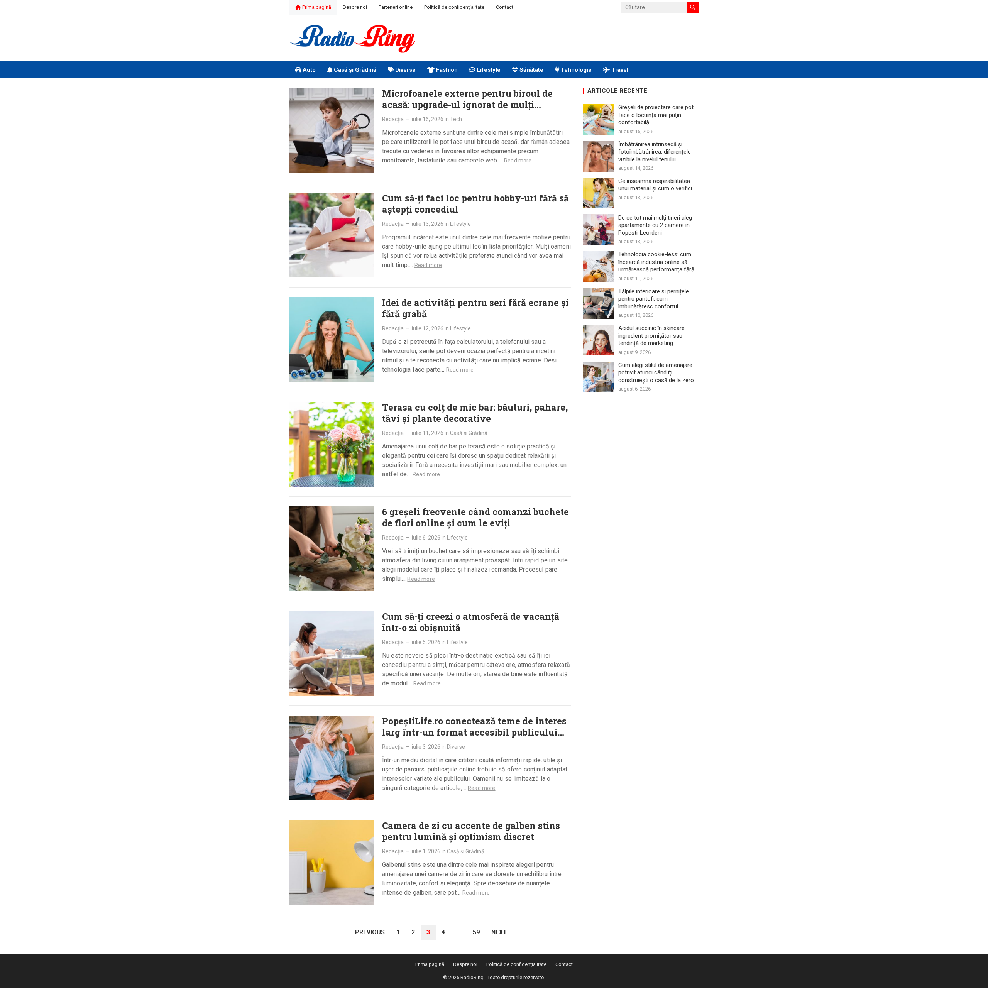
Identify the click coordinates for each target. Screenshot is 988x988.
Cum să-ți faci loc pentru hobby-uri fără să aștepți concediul (475, 203)
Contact (504, 7)
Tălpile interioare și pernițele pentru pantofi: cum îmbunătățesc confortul (653, 299)
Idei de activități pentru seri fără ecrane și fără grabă (475, 308)
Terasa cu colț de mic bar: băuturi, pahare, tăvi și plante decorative (475, 412)
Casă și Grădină (354, 69)
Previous (370, 932)
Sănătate (530, 69)
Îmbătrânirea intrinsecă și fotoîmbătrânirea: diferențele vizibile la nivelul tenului (654, 152)
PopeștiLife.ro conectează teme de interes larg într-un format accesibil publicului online (474, 732)
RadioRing (472, 977)
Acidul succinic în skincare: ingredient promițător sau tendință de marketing (652, 336)
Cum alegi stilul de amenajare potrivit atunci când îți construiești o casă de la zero (656, 373)
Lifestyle (488, 69)
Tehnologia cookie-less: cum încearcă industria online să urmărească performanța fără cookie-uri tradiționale (656, 262)
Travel (619, 69)
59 (476, 932)
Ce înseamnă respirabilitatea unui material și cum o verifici (655, 185)
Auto (308, 69)
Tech (456, 119)
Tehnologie (575, 69)
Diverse (405, 69)
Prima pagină (316, 7)
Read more (517, 160)
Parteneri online (396, 7)
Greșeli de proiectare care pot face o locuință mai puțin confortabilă (656, 115)
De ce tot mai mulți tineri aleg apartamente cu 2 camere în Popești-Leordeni (655, 225)
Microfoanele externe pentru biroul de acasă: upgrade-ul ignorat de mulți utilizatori (467, 105)
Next (499, 932)
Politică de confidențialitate (454, 7)
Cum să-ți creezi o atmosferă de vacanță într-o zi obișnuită (470, 622)
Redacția (393, 119)
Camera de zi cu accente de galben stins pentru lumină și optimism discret (471, 831)
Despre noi (355, 7)
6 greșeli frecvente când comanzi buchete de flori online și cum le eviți (475, 517)
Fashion (446, 69)
